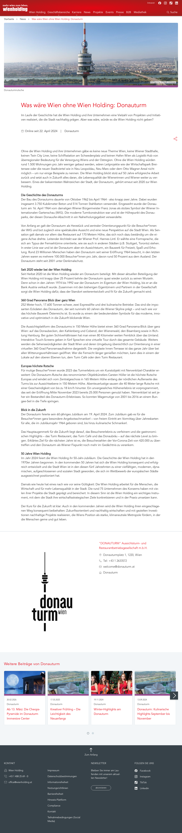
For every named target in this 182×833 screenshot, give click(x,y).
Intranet (151, 3)
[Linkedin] (176, 3)
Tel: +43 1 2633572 (115, 561)
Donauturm (71, 131)
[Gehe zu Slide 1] (88, 733)
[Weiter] (174, 695)
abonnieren (101, 788)
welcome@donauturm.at (119, 566)
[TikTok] (170, 3)
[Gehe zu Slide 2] (93, 733)
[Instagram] (165, 3)
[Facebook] (159, 3)
